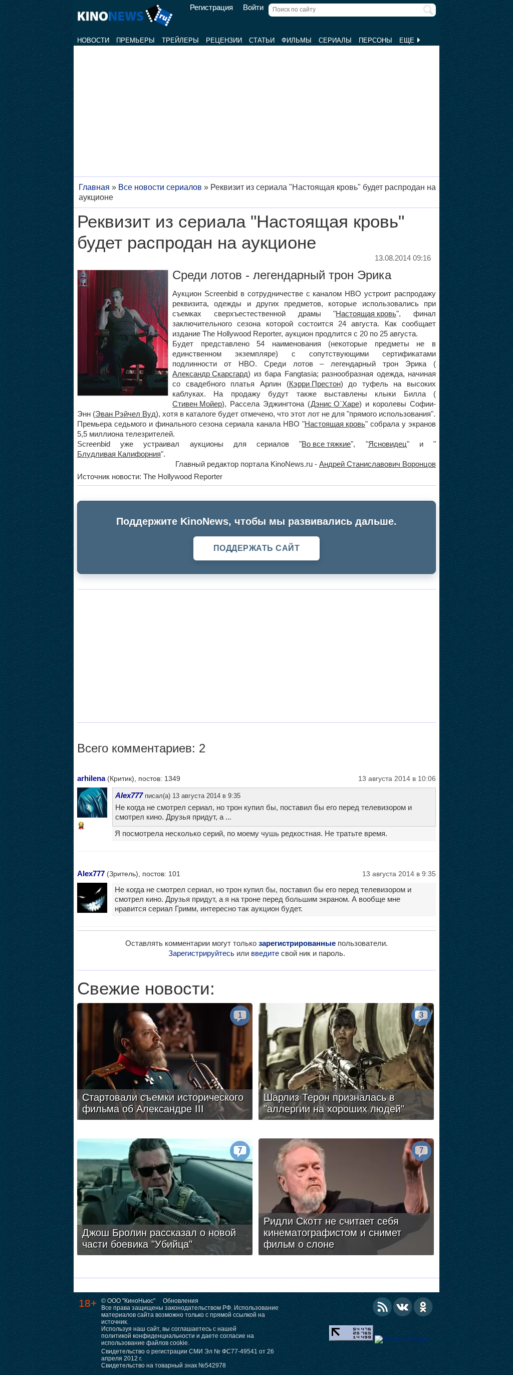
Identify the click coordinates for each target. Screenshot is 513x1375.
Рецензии (224, 40)
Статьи (262, 40)
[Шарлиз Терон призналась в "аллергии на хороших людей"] (346, 1062)
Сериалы (335, 40)
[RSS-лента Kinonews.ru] (382, 1306)
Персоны (375, 40)
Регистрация (211, 8)
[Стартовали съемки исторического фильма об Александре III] (164, 1062)
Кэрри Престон (315, 383)
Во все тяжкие (326, 444)
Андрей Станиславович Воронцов (377, 464)
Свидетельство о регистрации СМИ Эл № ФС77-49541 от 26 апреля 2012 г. (187, 1355)
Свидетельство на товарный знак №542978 (163, 1365)
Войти (253, 8)
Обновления (180, 1300)
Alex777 (129, 795)
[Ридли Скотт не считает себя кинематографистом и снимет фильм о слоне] (346, 1198)
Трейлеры (180, 40)
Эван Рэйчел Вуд (125, 414)
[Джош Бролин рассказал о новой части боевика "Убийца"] (164, 1198)
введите (265, 953)
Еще (407, 40)
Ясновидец (387, 444)
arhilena (91, 778)
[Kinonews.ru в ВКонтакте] (402, 1306)
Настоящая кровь (366, 313)
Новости (93, 40)
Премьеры (135, 40)
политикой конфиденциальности (148, 1335)
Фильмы (297, 40)
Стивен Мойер (197, 404)
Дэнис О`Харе (335, 404)
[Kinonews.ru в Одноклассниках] (423, 1306)
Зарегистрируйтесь (201, 953)
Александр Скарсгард (210, 373)
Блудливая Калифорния (119, 454)
